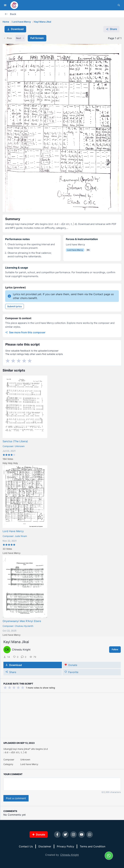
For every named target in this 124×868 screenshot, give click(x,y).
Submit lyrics (14, 306)
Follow (115, 649)
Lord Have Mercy (13, 531)
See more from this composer (27, 332)
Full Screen (37, 38)
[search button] (119, 5)
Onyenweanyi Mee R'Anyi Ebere (22, 621)
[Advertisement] (62, 715)
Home (6, 21)
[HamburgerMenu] (5, 5)
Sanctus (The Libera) (15, 441)
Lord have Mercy (21, 21)
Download (17, 29)
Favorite (73, 672)
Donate (72, 665)
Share (113, 29)
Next (18, 38)
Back (13, 14)
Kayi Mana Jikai (42, 21)
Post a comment (16, 798)
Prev (9, 38)
